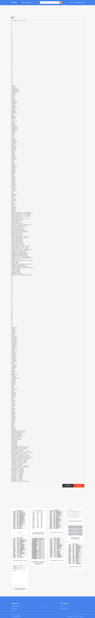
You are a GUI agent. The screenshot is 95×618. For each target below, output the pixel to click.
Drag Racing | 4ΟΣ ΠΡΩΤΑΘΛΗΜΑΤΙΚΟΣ (75, 538)
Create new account (64, 608)
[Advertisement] (47, 11)
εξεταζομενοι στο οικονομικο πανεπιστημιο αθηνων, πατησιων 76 (38, 563)
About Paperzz (14, 608)
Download (68, 485)
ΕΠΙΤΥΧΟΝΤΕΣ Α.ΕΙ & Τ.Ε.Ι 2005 (75, 566)
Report (79, 485)
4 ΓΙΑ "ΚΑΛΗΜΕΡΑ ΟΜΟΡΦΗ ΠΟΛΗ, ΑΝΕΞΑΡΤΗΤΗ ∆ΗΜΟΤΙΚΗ (20, 589)
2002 (20, 532)
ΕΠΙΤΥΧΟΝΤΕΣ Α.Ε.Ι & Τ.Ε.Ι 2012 (56, 560)
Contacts (13, 611)
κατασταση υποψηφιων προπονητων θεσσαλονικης (38, 533)
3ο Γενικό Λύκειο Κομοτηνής (75, 521)
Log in (62, 606)
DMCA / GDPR (76, 616)
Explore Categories (15, 606)
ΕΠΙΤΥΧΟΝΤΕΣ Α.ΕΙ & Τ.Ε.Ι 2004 (56, 532)
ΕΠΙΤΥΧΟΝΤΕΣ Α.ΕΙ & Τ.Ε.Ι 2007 (19, 560)
